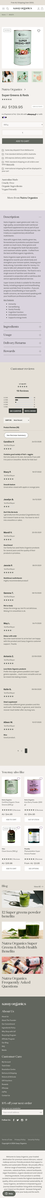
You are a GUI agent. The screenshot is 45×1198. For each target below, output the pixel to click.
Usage (8, 335)
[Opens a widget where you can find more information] (9, 1194)
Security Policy (33, 1139)
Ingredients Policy (8, 1027)
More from (22, 197)
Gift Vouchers (7, 1080)
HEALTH (11, 14)
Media (4, 1050)
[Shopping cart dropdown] (42, 8)
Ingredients (11, 326)
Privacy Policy (20, 1139)
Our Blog (5, 1042)
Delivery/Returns (15, 343)
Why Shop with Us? (9, 1031)
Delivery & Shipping (9, 1073)
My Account (6, 1062)
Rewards (9, 351)
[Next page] (26, 750)
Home (4, 14)
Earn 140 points (37, 106)
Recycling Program (9, 1035)
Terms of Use (7, 1139)
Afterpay (5, 1088)
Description (11, 217)
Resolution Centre (8, 1069)
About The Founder (9, 1020)
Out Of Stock (33, 819)
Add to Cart (22, 140)
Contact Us (6, 1095)
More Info (10, 164)
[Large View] (7, 76)
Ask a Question (15, 411)
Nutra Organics (10, 222)
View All (37, 886)
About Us (5, 1016)
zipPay (4, 1091)
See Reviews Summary (16, 435)
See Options (34, 868)
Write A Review (30, 411)
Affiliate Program (8, 1039)
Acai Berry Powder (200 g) (33, 803)
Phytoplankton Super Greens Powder (32, 852)
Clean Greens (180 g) (10, 851)
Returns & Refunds (9, 1076)
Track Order (6, 1065)
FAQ (3, 1046)
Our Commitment (8, 1024)
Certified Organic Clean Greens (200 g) (10, 803)
